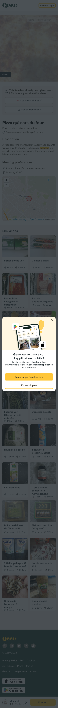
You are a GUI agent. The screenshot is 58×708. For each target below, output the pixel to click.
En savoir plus (29, 385)
